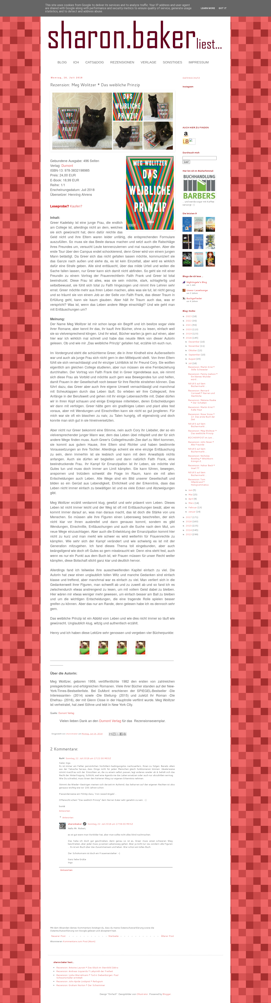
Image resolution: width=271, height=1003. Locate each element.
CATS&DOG (94, 62)
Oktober (193, 350)
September (194, 354)
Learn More (208, 8)
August (192, 358)
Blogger (166, 994)
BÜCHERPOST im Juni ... (201, 437)
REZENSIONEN (122, 62)
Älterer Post (167, 936)
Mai (190, 494)
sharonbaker (75, 823)
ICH (76, 62)
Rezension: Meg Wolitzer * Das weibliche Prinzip (202, 432)
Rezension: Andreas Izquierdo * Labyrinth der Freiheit (84, 971)
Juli (190, 363)
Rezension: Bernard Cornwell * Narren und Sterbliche (201, 393)
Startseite (113, 936)
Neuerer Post (58, 936)
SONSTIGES (172, 62)
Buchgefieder (194, 298)
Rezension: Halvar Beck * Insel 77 (201, 467)
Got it (223, 8)
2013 (189, 534)
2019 (189, 333)
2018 (189, 337)
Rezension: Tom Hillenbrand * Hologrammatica (198, 482)
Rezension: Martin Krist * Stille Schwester (201, 368)
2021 (189, 324)
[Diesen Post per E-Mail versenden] (110, 734)
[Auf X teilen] (117, 734)
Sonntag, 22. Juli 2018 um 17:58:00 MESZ (110, 823)
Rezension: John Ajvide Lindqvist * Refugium (79, 981)
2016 (189, 521)
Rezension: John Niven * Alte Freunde (201, 443)
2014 (189, 530)
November (194, 345)
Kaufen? (76, 206)
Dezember (194, 341)
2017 (189, 517)
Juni (190, 490)
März (191, 503)
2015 (189, 525)
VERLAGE (148, 62)
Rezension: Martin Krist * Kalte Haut (201, 408)
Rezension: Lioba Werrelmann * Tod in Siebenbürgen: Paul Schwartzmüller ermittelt (87, 976)
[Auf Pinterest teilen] (124, 734)
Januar (192, 511)
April (191, 498)
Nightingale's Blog (196, 282)
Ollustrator (142, 994)
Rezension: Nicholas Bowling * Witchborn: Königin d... (200, 458)
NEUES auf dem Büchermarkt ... (197, 385)
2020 (189, 329)
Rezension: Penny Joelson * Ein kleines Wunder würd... (203, 376)
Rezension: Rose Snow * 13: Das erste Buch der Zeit (201, 417)
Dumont (67, 165)
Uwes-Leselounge (197, 290)
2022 (189, 320)
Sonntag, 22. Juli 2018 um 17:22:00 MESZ (88, 758)
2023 (189, 316)
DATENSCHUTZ (191, 77)
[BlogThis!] (114, 734)
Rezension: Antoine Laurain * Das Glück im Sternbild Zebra (87, 967)
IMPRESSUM (199, 62)
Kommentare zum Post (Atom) (79, 941)
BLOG (62, 62)
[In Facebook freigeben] (121, 734)
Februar (192, 507)
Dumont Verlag (66, 713)
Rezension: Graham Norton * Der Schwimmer (80, 985)
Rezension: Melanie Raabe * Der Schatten (202, 401)
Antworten (64, 810)
